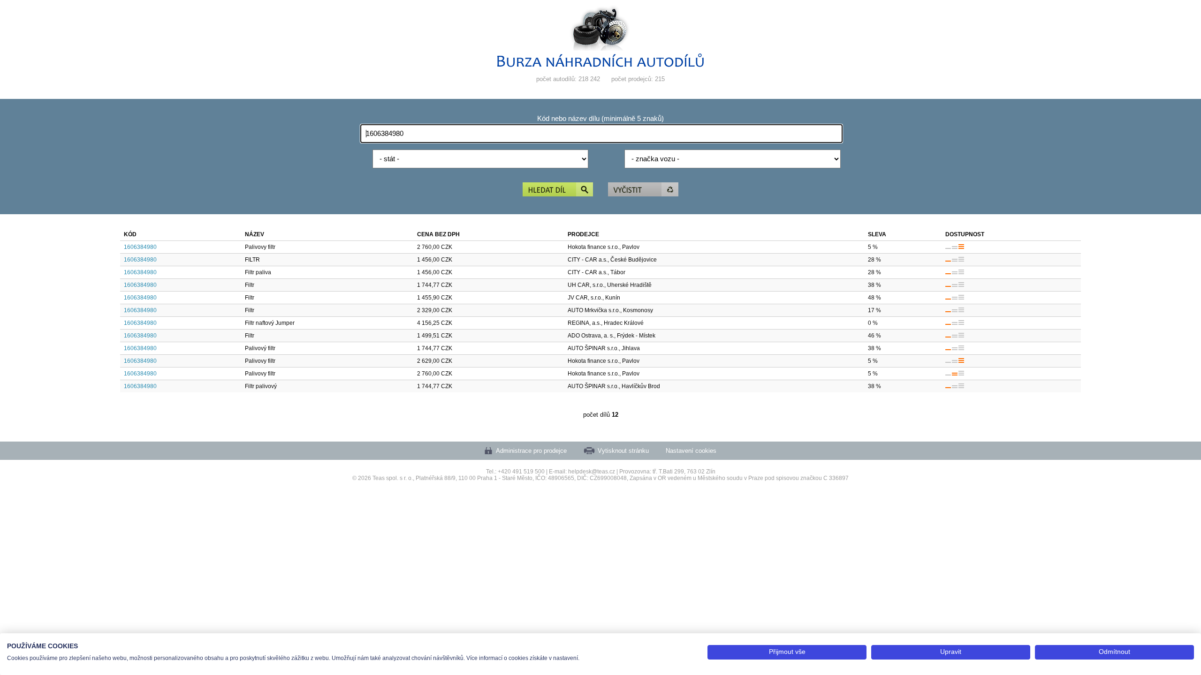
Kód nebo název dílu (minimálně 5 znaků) (600, 118)
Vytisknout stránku (623, 450)
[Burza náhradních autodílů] (600, 64)
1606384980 (140, 247)
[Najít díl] (558, 190)
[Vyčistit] (643, 190)
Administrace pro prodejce (531, 450)
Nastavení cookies (691, 450)
